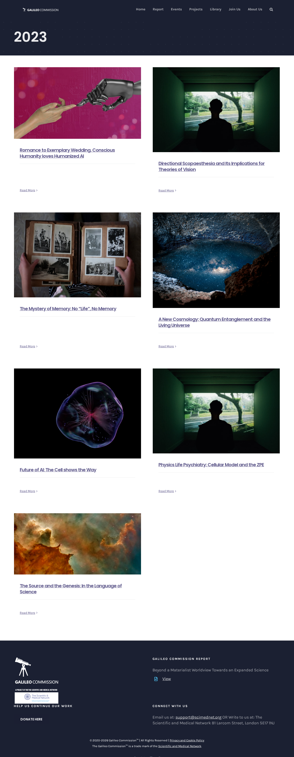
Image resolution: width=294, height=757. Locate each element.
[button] (271, 9)
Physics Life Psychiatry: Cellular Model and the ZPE (211, 464)
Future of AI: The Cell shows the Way (58, 470)
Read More (27, 190)
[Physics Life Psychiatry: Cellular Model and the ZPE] (216, 410)
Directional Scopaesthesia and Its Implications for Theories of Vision (211, 166)
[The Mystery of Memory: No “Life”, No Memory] (77, 254)
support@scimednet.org (198, 717)
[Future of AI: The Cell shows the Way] (77, 413)
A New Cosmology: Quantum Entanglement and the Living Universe (214, 322)
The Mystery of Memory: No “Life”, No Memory (68, 308)
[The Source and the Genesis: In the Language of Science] (77, 543)
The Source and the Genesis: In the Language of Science (71, 589)
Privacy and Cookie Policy (187, 740)
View (166, 678)
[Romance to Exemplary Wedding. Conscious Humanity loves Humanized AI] (77, 103)
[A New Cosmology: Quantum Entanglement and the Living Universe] (216, 260)
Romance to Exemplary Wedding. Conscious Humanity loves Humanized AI (67, 153)
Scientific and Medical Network (179, 746)
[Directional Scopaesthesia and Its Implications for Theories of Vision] (216, 109)
